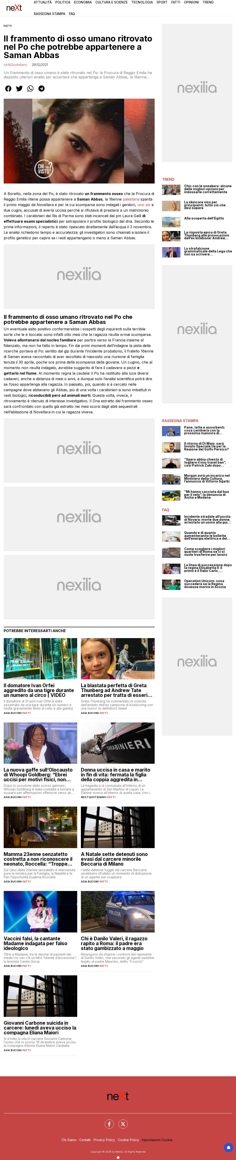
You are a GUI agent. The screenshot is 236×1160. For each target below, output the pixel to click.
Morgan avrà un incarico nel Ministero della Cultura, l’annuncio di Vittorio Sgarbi (207, 478)
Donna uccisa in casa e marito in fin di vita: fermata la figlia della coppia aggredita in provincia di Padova (115, 774)
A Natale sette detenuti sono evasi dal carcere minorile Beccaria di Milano (114, 859)
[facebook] (8, 91)
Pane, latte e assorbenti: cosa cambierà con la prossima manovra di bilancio (204, 430)
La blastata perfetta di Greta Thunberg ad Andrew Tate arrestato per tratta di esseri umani (114, 690)
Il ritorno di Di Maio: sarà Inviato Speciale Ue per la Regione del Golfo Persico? (206, 446)
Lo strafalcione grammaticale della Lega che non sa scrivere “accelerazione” (208, 251)
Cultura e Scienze (111, 2)
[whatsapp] (30, 91)
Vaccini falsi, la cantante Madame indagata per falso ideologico (35, 943)
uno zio (143, 204)
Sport (162, 2)
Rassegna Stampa (49, 14)
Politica (62, 2)
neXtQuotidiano (15, 65)
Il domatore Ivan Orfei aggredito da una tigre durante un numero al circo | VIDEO (39, 690)
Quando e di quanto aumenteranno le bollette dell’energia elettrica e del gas (205, 535)
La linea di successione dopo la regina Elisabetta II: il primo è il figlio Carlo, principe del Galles (208, 568)
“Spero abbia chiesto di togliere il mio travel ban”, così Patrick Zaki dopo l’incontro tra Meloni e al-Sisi (208, 462)
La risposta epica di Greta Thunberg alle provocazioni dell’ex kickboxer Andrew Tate (206, 235)
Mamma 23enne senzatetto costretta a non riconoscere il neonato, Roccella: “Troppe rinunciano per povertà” (38, 859)
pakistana (131, 199)
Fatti (175, 2)
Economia (83, 2)
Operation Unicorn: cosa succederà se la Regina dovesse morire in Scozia (205, 584)
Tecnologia (142, 2)
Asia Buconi (12, 713)
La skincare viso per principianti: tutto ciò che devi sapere (205, 205)
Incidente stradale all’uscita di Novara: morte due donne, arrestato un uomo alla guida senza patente (208, 519)
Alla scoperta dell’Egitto (204, 218)
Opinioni (191, 2)
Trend (208, 2)
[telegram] (41, 91)
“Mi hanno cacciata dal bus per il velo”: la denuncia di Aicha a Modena (206, 494)
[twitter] (19, 91)
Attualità (43, 2)
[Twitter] (120, 1121)
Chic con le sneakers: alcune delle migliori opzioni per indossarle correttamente (208, 189)
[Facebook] (106, 1121)
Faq (72, 14)
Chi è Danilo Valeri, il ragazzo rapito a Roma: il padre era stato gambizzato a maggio (114, 943)
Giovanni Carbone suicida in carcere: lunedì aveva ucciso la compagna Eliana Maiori (40, 1028)
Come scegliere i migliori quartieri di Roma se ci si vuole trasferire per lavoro (205, 551)
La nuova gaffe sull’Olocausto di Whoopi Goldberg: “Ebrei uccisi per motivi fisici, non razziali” (38, 774)
